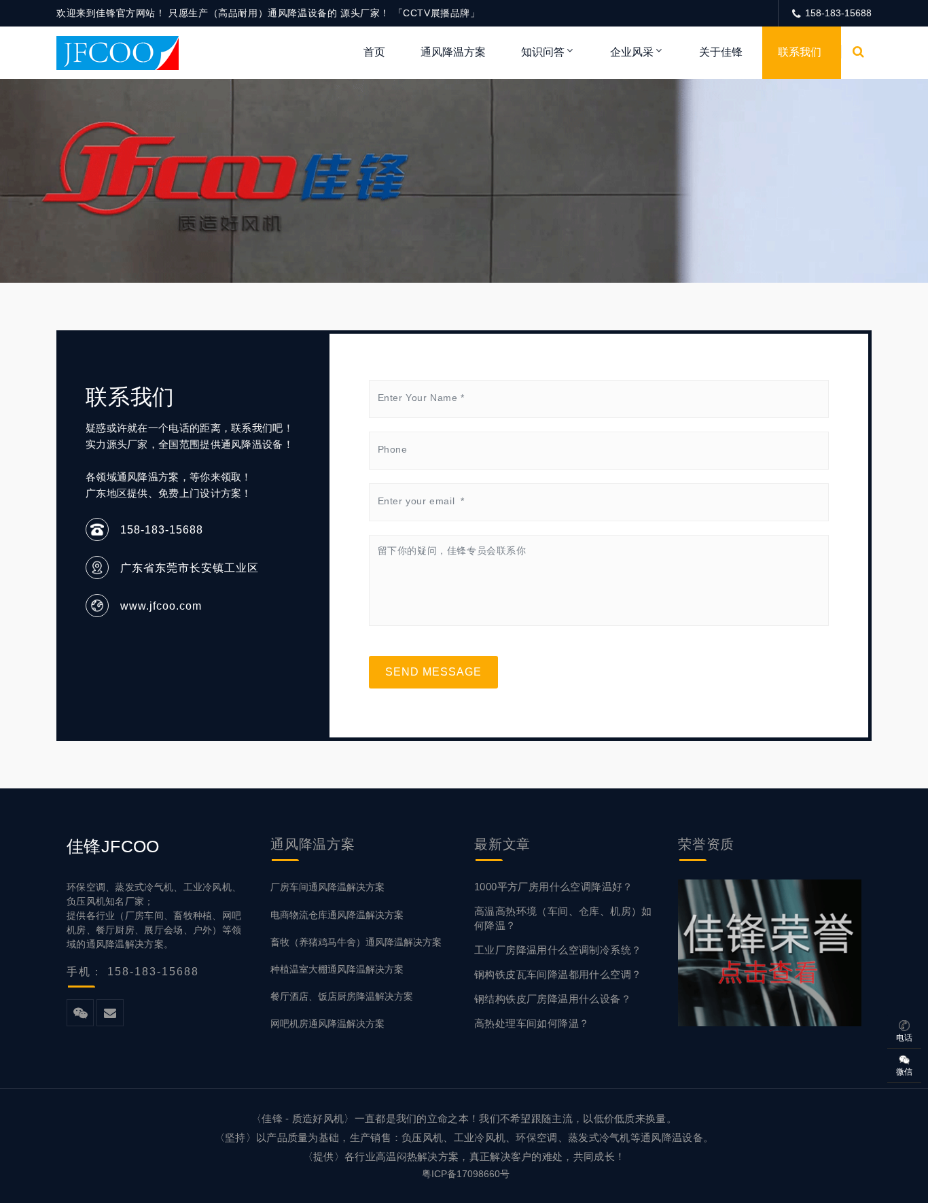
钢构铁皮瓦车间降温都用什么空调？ (557, 974)
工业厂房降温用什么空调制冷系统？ (557, 950)
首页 (374, 52)
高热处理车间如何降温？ (531, 1023)
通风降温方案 (453, 52)
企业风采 (632, 52)
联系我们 (799, 52)
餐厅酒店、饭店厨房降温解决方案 (341, 996)
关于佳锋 (721, 52)
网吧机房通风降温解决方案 (327, 1023)
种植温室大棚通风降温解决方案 (337, 969)
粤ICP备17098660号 (466, 1173)
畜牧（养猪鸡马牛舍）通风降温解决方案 (356, 942)
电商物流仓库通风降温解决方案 (337, 914)
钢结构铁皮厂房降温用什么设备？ (552, 999)
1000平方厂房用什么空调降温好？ (553, 886)
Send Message (433, 672)
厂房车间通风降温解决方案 (327, 887)
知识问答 (543, 52)
